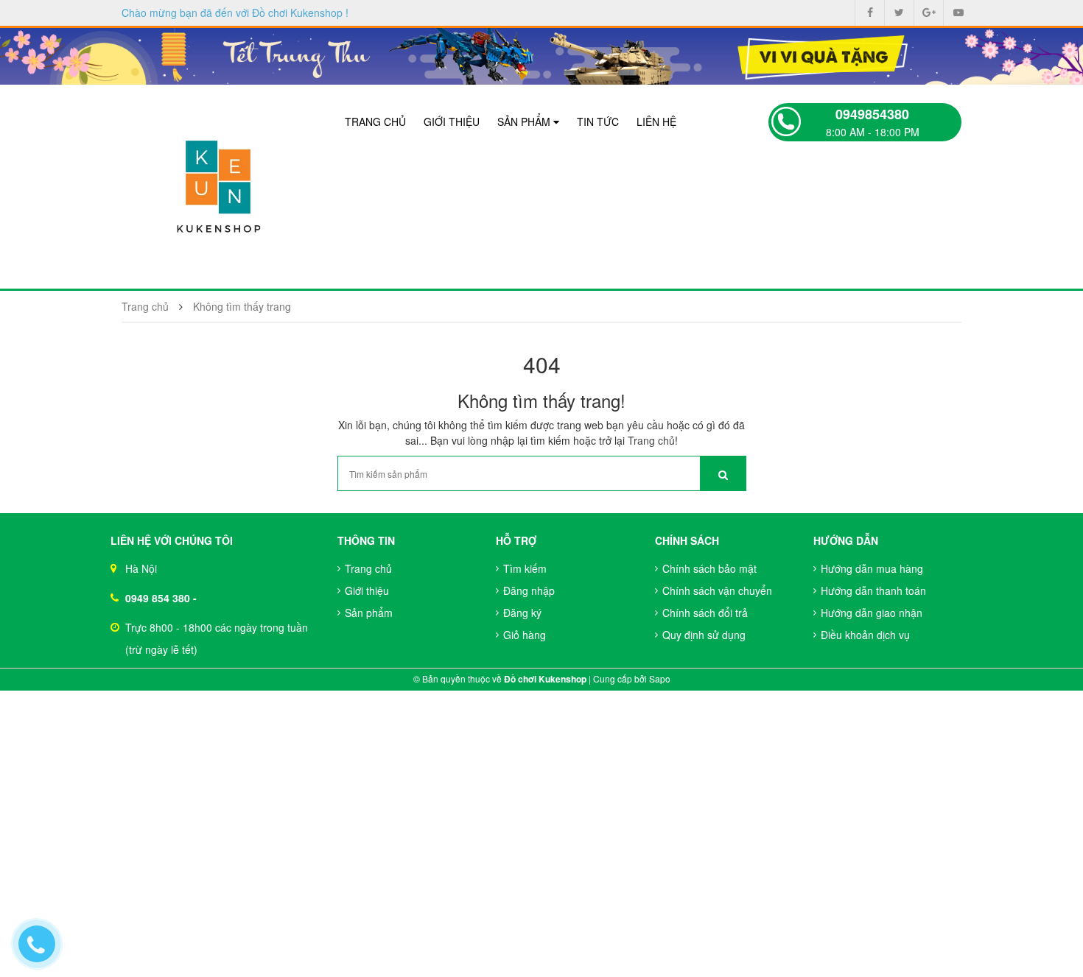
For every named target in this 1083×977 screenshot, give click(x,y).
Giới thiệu (452, 121)
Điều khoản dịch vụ (865, 634)
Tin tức (598, 121)
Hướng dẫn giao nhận (871, 612)
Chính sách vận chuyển (717, 590)
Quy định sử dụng (704, 634)
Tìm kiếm (525, 568)
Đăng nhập (529, 590)
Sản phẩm (525, 121)
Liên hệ (656, 121)
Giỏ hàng (524, 634)
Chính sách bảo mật (709, 568)
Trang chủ (375, 121)
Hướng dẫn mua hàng (872, 568)
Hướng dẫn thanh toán (873, 590)
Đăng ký (522, 612)
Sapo (659, 678)
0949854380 (872, 114)
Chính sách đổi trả (705, 612)
